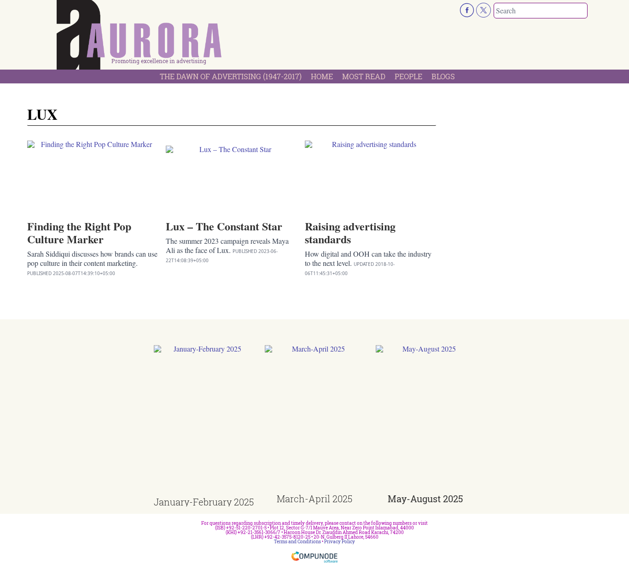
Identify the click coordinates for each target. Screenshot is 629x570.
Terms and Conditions (297, 542)
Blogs (443, 76)
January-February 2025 (204, 502)
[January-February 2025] (204, 421)
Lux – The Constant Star (224, 226)
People (408, 76)
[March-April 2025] (315, 419)
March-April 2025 (314, 499)
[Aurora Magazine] (139, 37)
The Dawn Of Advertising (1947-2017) (231, 76)
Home (322, 76)
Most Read (363, 76)
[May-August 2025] (426, 419)
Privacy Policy (339, 542)
